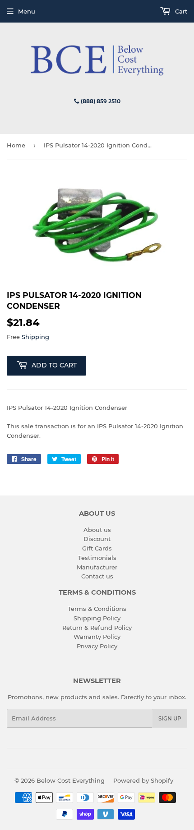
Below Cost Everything (71, 780)
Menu (26, 11)
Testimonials (97, 557)
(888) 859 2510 (99, 101)
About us (97, 529)
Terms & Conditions (97, 608)
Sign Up (169, 718)
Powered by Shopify (143, 780)
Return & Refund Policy (97, 627)
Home (16, 145)
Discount (97, 538)
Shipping (35, 336)
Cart (180, 11)
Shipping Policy (97, 618)
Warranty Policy (97, 636)
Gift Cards (97, 548)
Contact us (97, 576)
